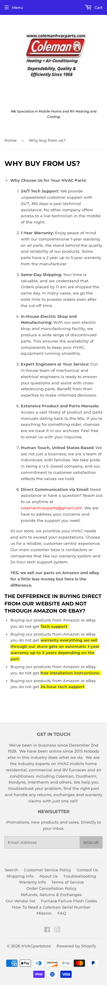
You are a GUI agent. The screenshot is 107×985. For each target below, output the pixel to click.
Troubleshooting (79, 876)
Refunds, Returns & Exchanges (51, 894)
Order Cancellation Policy (51, 888)
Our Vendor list (20, 900)
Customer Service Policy (47, 869)
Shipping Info (20, 876)
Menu (17, 7)
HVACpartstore (36, 946)
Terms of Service (67, 882)
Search (11, 869)
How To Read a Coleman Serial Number (51, 907)
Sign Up (91, 842)
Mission (44, 913)
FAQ (61, 913)
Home (10, 140)
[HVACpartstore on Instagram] (57, 930)
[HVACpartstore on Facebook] (47, 930)
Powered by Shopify (76, 946)
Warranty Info (32, 882)
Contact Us (87, 869)
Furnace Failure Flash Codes (69, 900)
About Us (48, 876)
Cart (98, 7)
